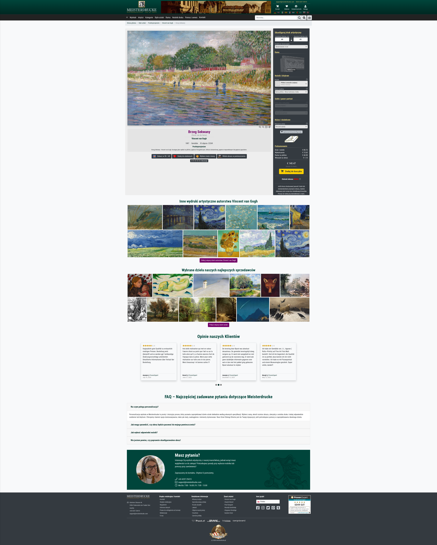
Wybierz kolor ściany (207, 156)
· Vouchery (195, 513)
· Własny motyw (196, 499)
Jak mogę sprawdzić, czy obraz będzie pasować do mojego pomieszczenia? (163, 424)
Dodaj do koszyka (292, 171)
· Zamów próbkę (197, 516)
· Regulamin (163, 505)
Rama (168, 17)
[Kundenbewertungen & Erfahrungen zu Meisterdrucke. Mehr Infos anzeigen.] (299, 504)
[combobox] (291, 46)
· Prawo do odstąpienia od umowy (169, 510)
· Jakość (194, 507)
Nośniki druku (177, 17)
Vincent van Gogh (167, 23)
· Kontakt (162, 499)
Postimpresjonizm (154, 23)
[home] (127, 17)
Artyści (141, 17)
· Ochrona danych (164, 507)
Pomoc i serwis (191, 17)
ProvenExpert (150, 375)
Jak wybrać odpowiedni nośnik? (144, 432)
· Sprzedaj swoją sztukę (199, 502)
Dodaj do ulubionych (184, 156)
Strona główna (131, 23)
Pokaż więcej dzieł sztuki (218, 325)
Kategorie (149, 17)
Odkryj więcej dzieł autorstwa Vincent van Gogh (218, 260)
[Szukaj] (299, 17)
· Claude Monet (228, 502)
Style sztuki (159, 17)
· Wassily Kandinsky (230, 507)
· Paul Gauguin (228, 505)
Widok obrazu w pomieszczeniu (233, 156)
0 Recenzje (203, 161)
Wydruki (133, 17)
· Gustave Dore (228, 513)
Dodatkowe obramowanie (282, 44)
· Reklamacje (163, 513)
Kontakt (202, 17)
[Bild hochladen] (309, 17)
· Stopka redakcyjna (165, 502)
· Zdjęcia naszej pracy (198, 510)
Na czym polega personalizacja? (145, 406)
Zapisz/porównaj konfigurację (292, 132)
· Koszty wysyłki (196, 505)
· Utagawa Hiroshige (230, 510)
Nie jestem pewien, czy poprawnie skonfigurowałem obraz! (156, 440)
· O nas (161, 516)
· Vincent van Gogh (230, 499)
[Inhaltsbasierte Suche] (304, 17)
